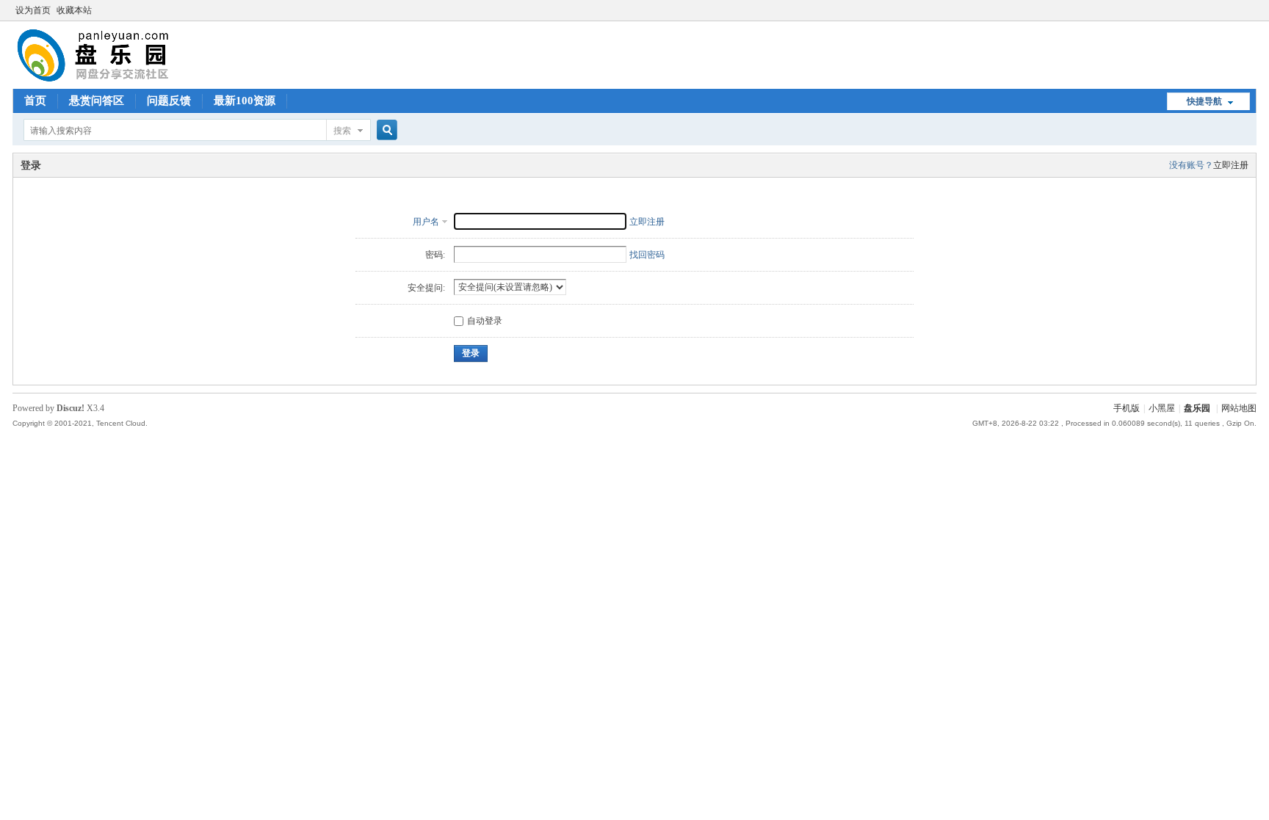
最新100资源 (244, 100)
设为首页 (33, 10)
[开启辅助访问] (1253, 10)
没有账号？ (1191, 165)
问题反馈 (169, 100)
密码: (435, 255)
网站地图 (1239, 408)
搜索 (342, 131)
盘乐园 (1197, 408)
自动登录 (484, 321)
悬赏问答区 (96, 100)
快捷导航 (1204, 101)
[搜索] (385, 130)
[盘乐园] (116, 80)
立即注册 (1230, 165)
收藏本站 (74, 10)
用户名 (426, 222)
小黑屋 (1162, 408)
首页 (35, 100)
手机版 (1126, 408)
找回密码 (647, 255)
